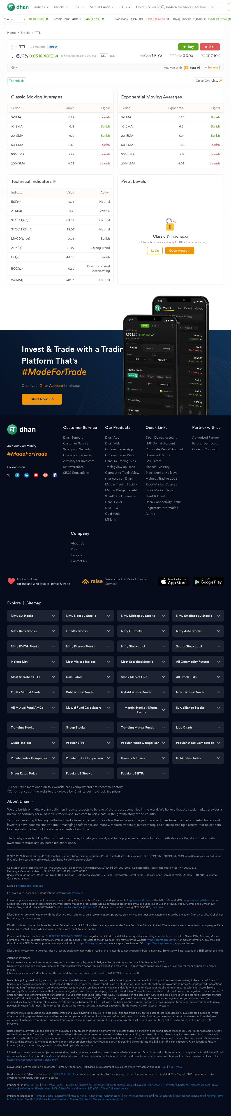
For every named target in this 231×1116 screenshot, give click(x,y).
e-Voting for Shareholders (35, 1088)
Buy (191, 47)
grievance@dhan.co (142, 900)
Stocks (25, 32)
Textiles (53, 46)
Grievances (95, 1095)
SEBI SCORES (54, 936)
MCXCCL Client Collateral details (108, 1088)
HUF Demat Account (160, 443)
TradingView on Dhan (120, 467)
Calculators (153, 461)
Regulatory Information (162, 508)
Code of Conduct (204, 449)
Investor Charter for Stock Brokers (114, 1084)
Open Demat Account (161, 437)
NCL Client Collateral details (69, 1088)
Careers (76, 555)
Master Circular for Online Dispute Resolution (97, 1099)
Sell (212, 47)
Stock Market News (159, 490)
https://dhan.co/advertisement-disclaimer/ (32, 1059)
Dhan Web (112, 443)
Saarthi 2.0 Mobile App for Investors (46, 1099)
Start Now (39, 399)
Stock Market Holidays (161, 472)
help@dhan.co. (75, 893)
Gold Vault (112, 513)
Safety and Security (77, 449)
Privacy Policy (79, 1095)
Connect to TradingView (122, 472)
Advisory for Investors (78, 461)
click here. (158, 907)
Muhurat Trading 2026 (161, 478)
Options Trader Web (119, 455)
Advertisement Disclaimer (189, 1095)
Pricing (75, 549)
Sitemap (33, 603)
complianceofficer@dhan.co (78, 907)
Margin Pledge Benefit (121, 490)
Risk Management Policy (137, 1095)
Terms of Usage (44, 1095)
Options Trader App (119, 449)
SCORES (71, 1084)
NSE (103, 55)
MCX (179, 1066)
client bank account (31, 885)
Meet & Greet (155, 496)
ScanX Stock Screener (120, 496)
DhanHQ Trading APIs (120, 461)
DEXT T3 (111, 508)
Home (11, 32)
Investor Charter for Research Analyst (188, 1084)
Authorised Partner (205, 437)
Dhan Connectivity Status (163, 502)
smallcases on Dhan (119, 478)
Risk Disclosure (163, 1095)
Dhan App (112, 437)
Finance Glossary (157, 467)
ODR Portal (85, 1084)
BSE (112, 55)
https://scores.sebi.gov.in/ (162, 939)
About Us (77, 543)
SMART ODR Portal (75, 936)
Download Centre (158, 455)
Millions (110, 519)
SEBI (30, 1084)
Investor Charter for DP (150, 1084)
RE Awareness (73, 467)
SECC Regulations (76, 472)
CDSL (60, 1084)
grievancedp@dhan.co (200, 900)
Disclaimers (62, 1095)
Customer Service (75, 443)
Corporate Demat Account (164, 449)
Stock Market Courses (161, 484)
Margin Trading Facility (121, 484)
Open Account (179, 250)
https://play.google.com (92, 943)
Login (155, 250)
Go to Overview (207, 80)
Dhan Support (73, 437)
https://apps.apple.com (158, 943)
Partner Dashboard (205, 443)
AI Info (150, 513)
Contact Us (79, 561)
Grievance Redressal (77, 455)
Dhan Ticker (113, 502)
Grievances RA (112, 1095)
